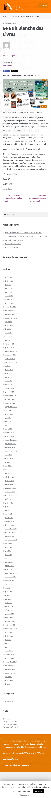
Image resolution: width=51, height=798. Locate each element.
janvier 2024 (9, 392)
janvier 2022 (9, 481)
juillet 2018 (9, 636)
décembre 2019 (10, 573)
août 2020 (8, 544)
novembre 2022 (10, 444)
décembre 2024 (10, 351)
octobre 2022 (10, 447)
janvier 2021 (9, 525)
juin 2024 (8, 373)
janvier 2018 (9, 658)
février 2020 (9, 566)
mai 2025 (8, 333)
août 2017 (8, 677)
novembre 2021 (10, 488)
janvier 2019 (9, 614)
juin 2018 (8, 640)
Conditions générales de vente (16, 765)
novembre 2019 (10, 577)
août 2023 (8, 410)
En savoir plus (25, 795)
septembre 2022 (11, 451)
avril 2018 (8, 647)
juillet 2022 (9, 458)
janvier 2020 (9, 569)
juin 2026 (8, 285)
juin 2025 (8, 329)
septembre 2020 (11, 540)
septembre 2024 (11, 362)
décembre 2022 (10, 440)
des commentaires (11, 724)
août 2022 (8, 455)
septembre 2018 (11, 629)
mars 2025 (9, 340)
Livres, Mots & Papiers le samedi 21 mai (13, 198)
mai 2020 (8, 555)
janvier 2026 (9, 303)
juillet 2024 (9, 370)
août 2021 (8, 499)
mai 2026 (8, 288)
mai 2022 (8, 466)
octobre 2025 (10, 314)
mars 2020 (9, 562)
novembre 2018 (10, 621)
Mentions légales (10, 759)
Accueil (7, 16)
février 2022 (9, 477)
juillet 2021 (9, 503)
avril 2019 (8, 603)
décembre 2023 (10, 396)
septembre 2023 (11, 407)
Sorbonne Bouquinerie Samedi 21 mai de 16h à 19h (37, 198)
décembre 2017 (10, 662)
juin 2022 (8, 462)
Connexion (6, 719)
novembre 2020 (10, 532)
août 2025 (8, 322)
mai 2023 (8, 421)
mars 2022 (9, 473)
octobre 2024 (10, 359)
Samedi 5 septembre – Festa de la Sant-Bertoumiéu (23, 233)
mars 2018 (9, 651)
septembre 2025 (11, 318)
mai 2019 (8, 599)
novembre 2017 (10, 666)
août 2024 (8, 366)
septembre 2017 (11, 673)
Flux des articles (10, 721)
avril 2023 (8, 425)
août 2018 (8, 632)
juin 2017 (8, 684)
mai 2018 (8, 643)
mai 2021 (8, 510)
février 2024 (9, 388)
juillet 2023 (9, 414)
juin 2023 (8, 418)
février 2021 (9, 521)
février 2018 (9, 654)
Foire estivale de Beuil (13, 244)
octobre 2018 (10, 625)
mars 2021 (9, 518)
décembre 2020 (10, 529)
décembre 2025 (10, 307)
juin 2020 (8, 551)
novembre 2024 (10, 355)
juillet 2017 (9, 680)
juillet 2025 (9, 325)
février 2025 (9, 344)
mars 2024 (9, 385)
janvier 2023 (9, 436)
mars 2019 (9, 606)
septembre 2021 (11, 495)
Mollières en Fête (11, 247)
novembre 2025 (10, 311)
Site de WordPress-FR (10, 727)
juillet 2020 (9, 547)
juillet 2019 (9, 592)
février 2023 (9, 433)
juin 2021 (8, 507)
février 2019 (9, 610)
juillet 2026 (9, 281)
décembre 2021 (10, 484)
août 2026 (8, 277)
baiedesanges (9, 56)
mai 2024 (8, 377)
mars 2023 (9, 429)
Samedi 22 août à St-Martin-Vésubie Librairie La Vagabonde (26, 236)
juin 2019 (8, 595)
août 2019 (8, 588)
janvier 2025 (9, 348)
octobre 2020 (10, 536)
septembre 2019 (11, 584)
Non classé (15, 16)
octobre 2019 (10, 581)
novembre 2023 (10, 399)
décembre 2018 (10, 617)
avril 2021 (8, 514)
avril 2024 (8, 381)
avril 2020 (8, 558)
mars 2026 (9, 296)
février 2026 (9, 299)
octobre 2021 (10, 492)
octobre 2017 (10, 669)
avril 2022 (8, 470)
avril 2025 (8, 336)
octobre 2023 (10, 403)
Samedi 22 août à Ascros (14, 240)
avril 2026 (8, 292)
